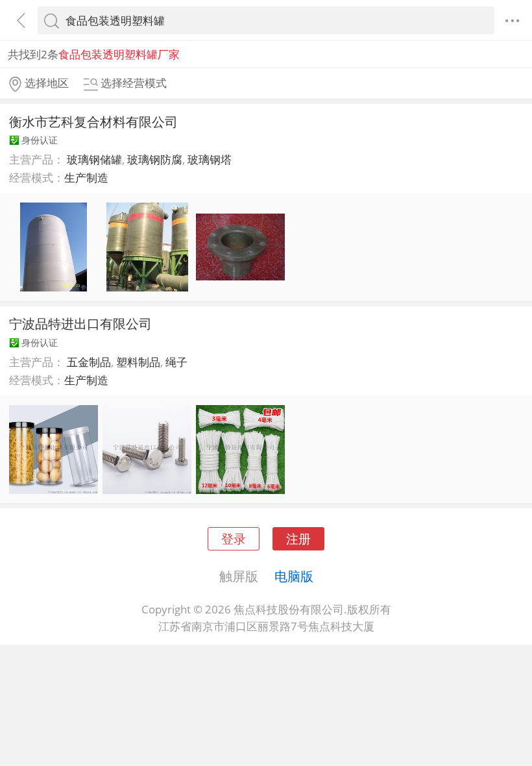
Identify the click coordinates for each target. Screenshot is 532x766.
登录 (233, 538)
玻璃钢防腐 (154, 159)
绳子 (176, 361)
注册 (298, 538)
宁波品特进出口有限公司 (80, 323)
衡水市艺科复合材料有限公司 (93, 121)
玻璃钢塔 (209, 159)
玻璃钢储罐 (94, 159)
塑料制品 (138, 361)
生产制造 (86, 177)
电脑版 (293, 576)
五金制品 (89, 361)
